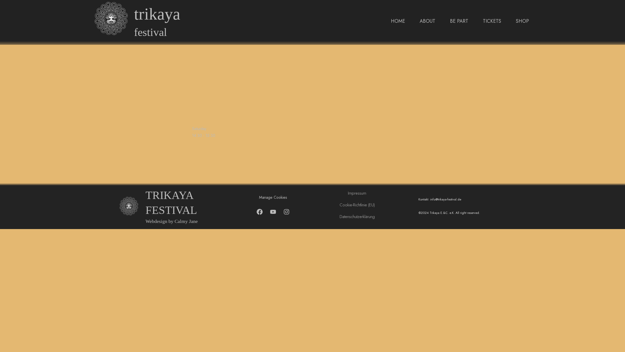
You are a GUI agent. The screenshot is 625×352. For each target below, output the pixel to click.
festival (150, 32)
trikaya (157, 14)
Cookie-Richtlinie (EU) (357, 205)
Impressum (357, 193)
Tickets (492, 21)
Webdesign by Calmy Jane (172, 221)
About (427, 21)
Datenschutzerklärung (357, 217)
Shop (522, 21)
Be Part (459, 21)
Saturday (199, 129)
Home (398, 21)
